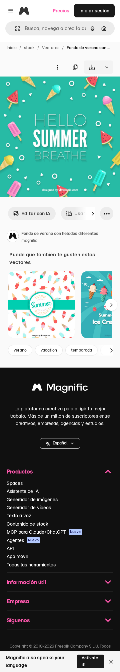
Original (42, 89)
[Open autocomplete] (15, 28)
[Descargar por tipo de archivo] (106, 67)
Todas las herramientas (31, 565)
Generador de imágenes (32, 500)
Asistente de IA (23, 491)
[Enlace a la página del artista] (13, 237)
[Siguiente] (93, 213)
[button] (60, 443)
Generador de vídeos (29, 508)
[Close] (111, 662)
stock (29, 47)
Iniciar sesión (94, 11)
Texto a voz (19, 516)
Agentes (23, 540)
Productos (20, 471)
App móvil (17, 556)
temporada (81, 350)
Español (60, 443)
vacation (49, 350)
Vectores (50, 47)
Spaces (15, 483)
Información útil (26, 581)
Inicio (12, 47)
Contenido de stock (27, 524)
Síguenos (18, 620)
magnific (29, 240)
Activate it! (90, 661)
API (10, 548)
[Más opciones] (57, 67)
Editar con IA (35, 214)
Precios (61, 11)
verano (20, 350)
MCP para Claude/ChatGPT (44, 532)
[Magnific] (60, 389)
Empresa (18, 600)
